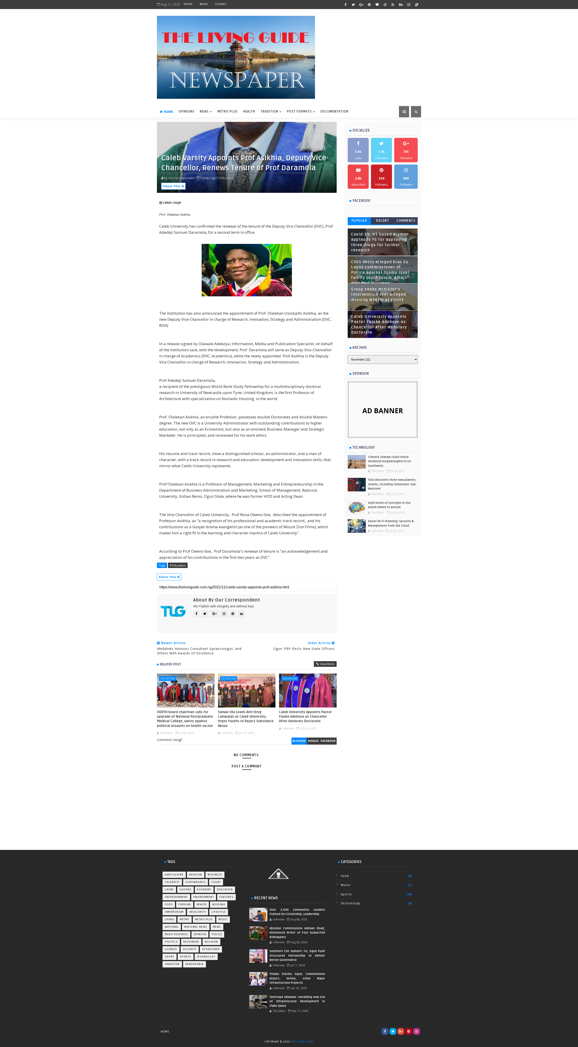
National (172, 927)
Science (171, 949)
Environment (203, 897)
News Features (176, 934)
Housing (218, 904)
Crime (169, 889)
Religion (211, 941)
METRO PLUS (227, 111)
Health (202, 904)
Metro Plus (204, 919)
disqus (313, 741)
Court (216, 882)
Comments (405, 221)
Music (223, 919)
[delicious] (416, 4)
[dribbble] (385, 4)
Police (217, 934)
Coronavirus (195, 882)
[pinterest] (369, 4)
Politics (171, 941)
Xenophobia (194, 964)
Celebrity (172, 882)
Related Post (170, 664)
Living (169, 919)
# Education (178, 565)
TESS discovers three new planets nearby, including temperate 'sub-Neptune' (392, 484)
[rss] (392, 4)
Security (189, 949)
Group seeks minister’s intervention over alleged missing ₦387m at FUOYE (378, 294)
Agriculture (174, 874)
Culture (185, 889)
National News (195, 927)
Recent (382, 221)
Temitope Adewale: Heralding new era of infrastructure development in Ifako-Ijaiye (297, 1001)
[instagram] (408, 4)
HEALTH (249, 111)
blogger (299, 741)
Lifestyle (219, 912)
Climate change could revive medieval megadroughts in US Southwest (389, 461)
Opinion (200, 934)
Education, (227, 178)
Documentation (334, 111)
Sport (169, 956)
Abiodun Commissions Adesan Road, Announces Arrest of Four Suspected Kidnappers (297, 933)
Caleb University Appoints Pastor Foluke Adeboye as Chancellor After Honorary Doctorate (305, 716)
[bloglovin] (377, 4)
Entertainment (176, 897)
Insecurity (197, 912)
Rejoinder (191, 941)
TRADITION (269, 111)
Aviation (195, 874)
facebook (328, 741)
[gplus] (361, 4)
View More (327, 664)
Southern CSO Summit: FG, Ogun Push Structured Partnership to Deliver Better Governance (297, 955)
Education (168, 678)
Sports (185, 956)
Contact (220, 4)
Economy (204, 889)
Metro (184, 919)
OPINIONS (186, 111)
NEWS (204, 111)
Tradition (172, 964)
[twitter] (353, 4)
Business (215, 874)
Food (169, 904)
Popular (359, 221)
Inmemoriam (174, 912)
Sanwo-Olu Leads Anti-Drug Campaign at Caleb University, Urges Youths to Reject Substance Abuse (246, 719)
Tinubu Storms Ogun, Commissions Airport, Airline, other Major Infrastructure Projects (297, 978)
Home (188, 4)
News (217, 927)
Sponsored (211, 949)
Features (226, 897)
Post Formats (299, 111)
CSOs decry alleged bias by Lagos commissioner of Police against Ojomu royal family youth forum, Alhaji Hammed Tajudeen (380, 272)
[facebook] (345, 4)
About (204, 4)
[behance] (400, 4)
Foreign (184, 904)
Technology (206, 956)
